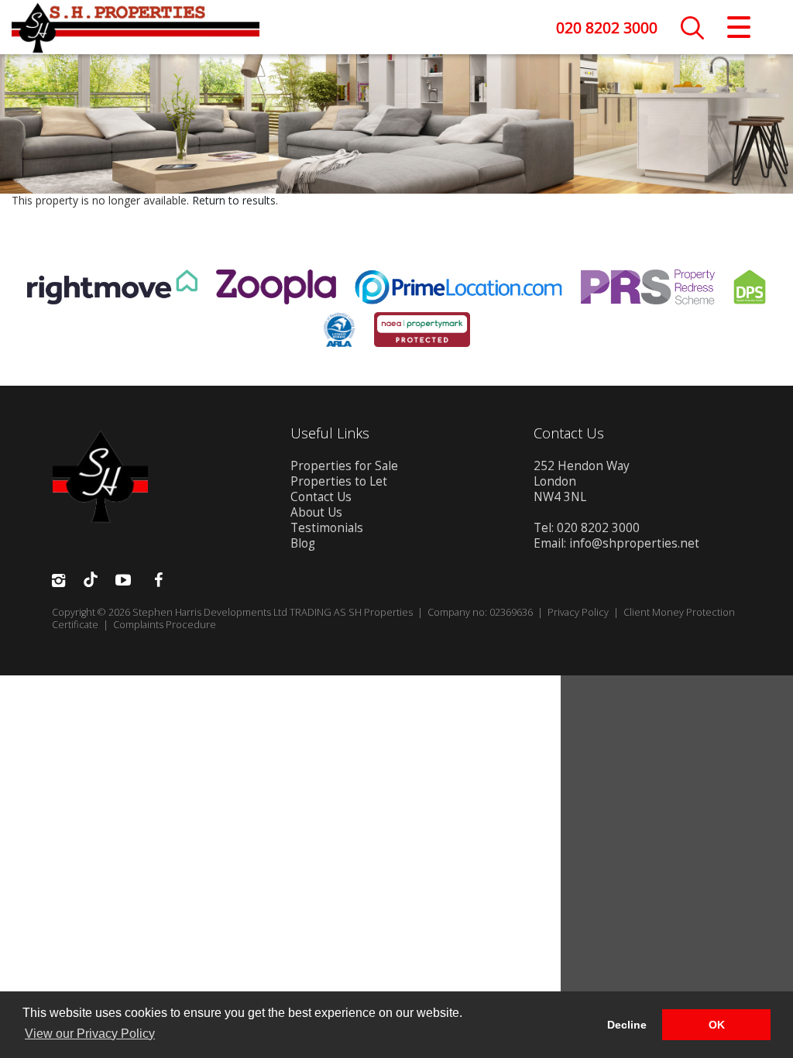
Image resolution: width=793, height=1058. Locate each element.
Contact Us (321, 497)
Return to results (234, 200)
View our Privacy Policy (90, 1033)
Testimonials (326, 528)
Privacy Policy (578, 612)
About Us (316, 512)
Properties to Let (338, 481)
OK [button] (717, 1024)
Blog (302, 543)
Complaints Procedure (164, 624)
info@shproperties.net (634, 543)
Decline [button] (627, 1024)
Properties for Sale (344, 466)
